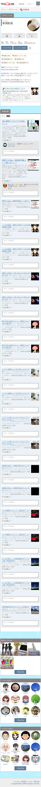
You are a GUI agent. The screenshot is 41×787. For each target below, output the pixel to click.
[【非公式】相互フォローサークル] (33, 649)
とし (25, 741)
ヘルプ (30, 781)
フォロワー (19, 35)
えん (25, 716)
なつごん (15, 716)
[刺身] (35, 699)
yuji (36, 693)
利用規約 (24, 781)
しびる (15, 741)
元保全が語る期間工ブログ (17, 176)
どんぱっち (11, 144)
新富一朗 (11, 184)
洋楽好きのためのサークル (7, 667)
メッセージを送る (20, 48)
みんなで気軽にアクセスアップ (7, 654)
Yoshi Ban (35, 716)
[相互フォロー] (19, 55)
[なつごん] (15, 710)
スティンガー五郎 (5, 715)
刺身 (35, 704)
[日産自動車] (22, 62)
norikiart (25, 693)
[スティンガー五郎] (5, 710)
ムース (15, 704)
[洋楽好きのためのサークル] (7, 662)
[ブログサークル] (7, 3)
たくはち (35, 764)
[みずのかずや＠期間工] (5, 687)
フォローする (7, 48)
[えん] (25, 710)
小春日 (25, 704)
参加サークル (32, 35)
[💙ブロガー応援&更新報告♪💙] (20, 649)
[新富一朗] (5, 186)
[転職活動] (7, 59)
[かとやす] (35, 735)
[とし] (25, 735)
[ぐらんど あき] (5, 747)
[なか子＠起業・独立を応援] (5, 699)
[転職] (6, 55)
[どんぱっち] (5, 145)
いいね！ (7, 140)
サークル (17, 781)
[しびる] (15, 735)
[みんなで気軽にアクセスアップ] (7, 649)
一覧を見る (20, 672)
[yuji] (35, 687)
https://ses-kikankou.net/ (9, 69)
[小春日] (25, 699)
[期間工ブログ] (8, 62)
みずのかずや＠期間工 (5, 692)
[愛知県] (19, 59)
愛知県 (20, 43)
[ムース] (15, 699)
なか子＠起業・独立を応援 (5, 704)
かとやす (35, 741)
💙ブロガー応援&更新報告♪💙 (20, 654)
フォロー (7, 35)
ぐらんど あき (5, 752)
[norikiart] (25, 687)
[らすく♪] (15, 758)
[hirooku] (5, 758)
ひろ (15, 693)
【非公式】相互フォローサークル (34, 654)
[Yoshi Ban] (35, 710)
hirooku (5, 764)
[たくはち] (35, 758)
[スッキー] (5, 735)
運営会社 (37, 781)
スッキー (5, 741)
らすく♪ (15, 764)
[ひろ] (15, 687)
